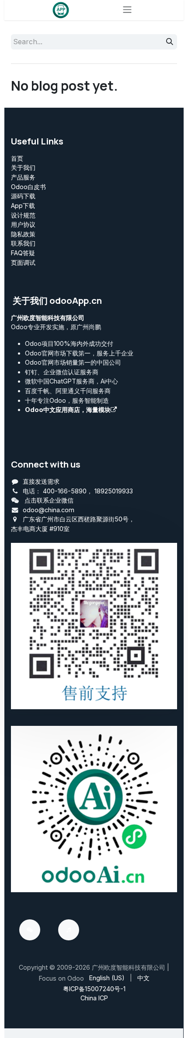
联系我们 (23, 243)
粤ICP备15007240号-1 (94, 988)
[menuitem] (107, 978)
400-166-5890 (65, 491)
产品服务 (23, 177)
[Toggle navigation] (127, 10)
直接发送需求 (41, 481)
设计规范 (23, 215)
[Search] (169, 42)
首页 (17, 158)
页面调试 (23, 262)
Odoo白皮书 (28, 186)
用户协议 (23, 224)
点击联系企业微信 (48, 500)
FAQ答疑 (23, 253)
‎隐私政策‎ (23, 234)
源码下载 (23, 196)
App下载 (23, 205)
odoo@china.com (48, 510)
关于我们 (23, 167)
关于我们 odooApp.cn (57, 300)
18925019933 (113, 491)
